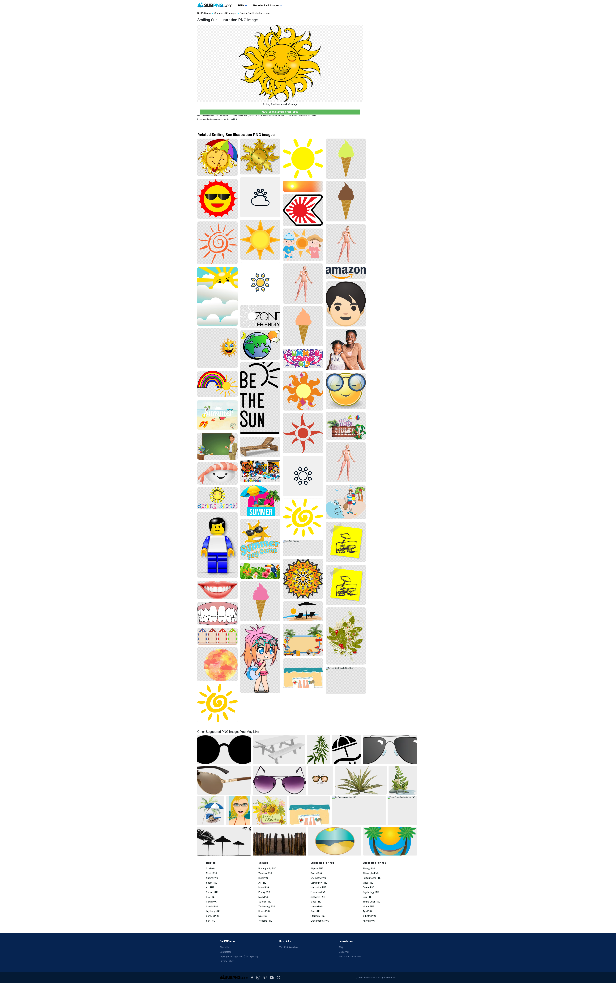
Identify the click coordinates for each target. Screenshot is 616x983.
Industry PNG (369, 916)
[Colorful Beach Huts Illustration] (217, 636)
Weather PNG (265, 873)
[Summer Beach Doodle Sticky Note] (346, 680)
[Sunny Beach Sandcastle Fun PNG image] (402, 810)
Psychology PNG (371, 892)
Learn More (346, 941)
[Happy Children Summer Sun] (303, 245)
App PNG (367, 911)
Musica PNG (317, 906)
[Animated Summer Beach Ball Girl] (260, 658)
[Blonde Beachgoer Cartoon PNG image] (238, 810)
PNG (241, 5)
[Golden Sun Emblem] (260, 156)
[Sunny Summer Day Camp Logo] (260, 539)
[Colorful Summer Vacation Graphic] (260, 500)
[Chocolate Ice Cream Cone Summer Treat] (346, 201)
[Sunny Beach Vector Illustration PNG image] (334, 841)
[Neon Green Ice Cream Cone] (346, 159)
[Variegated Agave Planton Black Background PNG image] (361, 780)
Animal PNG (369, 920)
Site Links (285, 941)
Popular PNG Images (266, 5)
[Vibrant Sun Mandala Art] (303, 579)
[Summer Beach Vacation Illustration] (217, 415)
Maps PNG (263, 887)
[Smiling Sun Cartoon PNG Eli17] (217, 348)
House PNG (264, 911)
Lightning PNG (213, 911)
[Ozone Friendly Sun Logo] (260, 316)
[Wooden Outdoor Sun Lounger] (260, 447)
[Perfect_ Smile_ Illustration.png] (217, 590)
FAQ (341, 947)
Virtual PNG (368, 906)
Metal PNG (368, 882)
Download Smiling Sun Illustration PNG (279, 112)
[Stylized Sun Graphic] (303, 391)
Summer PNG (232, 119)
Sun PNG (210, 920)
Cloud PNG (211, 901)
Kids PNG (262, 916)
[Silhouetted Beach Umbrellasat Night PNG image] (224, 841)
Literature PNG (318, 916)
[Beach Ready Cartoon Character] (346, 502)
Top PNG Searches (288, 947)
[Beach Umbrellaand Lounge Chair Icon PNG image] (346, 749)
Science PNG (264, 901)
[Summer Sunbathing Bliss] (303, 283)
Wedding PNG (265, 920)
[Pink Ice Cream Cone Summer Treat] (260, 601)
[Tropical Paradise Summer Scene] (260, 571)
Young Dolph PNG (371, 901)
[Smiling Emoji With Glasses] (346, 391)
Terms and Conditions (350, 956)
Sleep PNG (316, 901)
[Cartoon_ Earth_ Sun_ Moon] (260, 345)
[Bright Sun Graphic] (260, 240)
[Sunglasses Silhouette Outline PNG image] (224, 749)
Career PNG (368, 887)
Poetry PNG (264, 892)
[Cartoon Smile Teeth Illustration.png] (217, 613)
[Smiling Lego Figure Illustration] (217, 545)
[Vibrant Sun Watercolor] (217, 664)
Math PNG (263, 897)
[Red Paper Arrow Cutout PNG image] (359, 810)
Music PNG (211, 873)
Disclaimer (344, 952)
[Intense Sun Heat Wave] (303, 186)
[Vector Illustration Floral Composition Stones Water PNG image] (403, 780)
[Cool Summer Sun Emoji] (217, 199)
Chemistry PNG (318, 878)
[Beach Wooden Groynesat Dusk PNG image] (279, 841)
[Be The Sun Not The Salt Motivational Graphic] (260, 398)
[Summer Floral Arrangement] (346, 636)
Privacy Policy (227, 961)
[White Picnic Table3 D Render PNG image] (279, 749)
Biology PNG (369, 868)
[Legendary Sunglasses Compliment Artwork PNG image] (320, 780)
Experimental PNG (320, 920)
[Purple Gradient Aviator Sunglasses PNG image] (279, 780)
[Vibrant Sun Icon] (303, 433)
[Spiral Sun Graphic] (303, 518)
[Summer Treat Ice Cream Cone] (303, 326)
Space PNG (211, 882)
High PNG (263, 878)
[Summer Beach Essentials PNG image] (309, 810)
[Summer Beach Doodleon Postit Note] (346, 542)
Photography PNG (267, 868)
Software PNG (318, 897)
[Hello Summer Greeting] (346, 426)
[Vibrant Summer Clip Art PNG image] (269, 810)
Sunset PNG (212, 892)
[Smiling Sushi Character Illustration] (217, 473)
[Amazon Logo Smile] (346, 273)
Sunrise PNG (212, 916)
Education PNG (318, 892)
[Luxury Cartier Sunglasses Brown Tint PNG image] (224, 780)
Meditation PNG (318, 887)
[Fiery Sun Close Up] (303, 548)
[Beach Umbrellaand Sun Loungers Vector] (303, 611)
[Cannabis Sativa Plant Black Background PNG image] (318, 749)
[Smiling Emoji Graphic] (346, 303)
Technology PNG (266, 906)
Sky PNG (210, 868)
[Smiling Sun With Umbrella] (217, 157)
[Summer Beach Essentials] (303, 673)
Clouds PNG (212, 906)
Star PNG (210, 897)
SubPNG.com (204, 13)
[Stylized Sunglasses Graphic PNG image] (390, 749)
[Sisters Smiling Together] (346, 349)
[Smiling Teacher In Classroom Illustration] (217, 446)
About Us (224, 947)
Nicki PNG (367, 897)
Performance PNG (372, 878)
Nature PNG (212, 878)
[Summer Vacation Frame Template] (303, 640)
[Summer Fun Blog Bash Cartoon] (260, 471)
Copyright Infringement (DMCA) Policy (239, 956)
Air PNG (262, 882)
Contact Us (225, 952)
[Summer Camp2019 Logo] (303, 358)
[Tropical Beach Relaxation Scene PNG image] (210, 810)
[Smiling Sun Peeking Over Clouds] (217, 296)
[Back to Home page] (214, 5)
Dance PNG (316, 873)
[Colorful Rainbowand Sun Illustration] (217, 384)
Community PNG (319, 882)
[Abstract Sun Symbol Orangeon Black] (217, 242)
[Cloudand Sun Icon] (260, 197)
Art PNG (210, 887)
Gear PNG (315, 911)
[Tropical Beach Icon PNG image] (390, 841)
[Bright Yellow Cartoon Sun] (303, 159)
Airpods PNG (317, 868)
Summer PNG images (225, 13)
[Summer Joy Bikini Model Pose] (346, 244)
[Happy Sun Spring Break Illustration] (217, 498)
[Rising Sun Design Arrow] (303, 210)
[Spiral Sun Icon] (217, 703)
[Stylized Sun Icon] (260, 282)
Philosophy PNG (371, 873)
